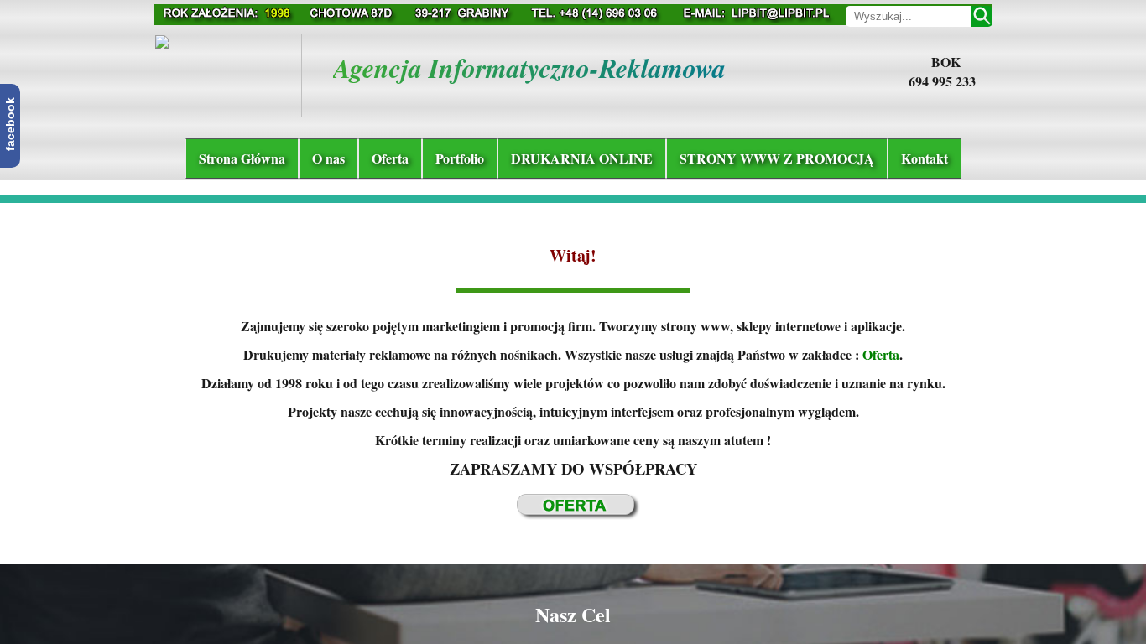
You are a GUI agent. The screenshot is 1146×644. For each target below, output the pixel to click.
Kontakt (924, 158)
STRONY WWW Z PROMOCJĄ (777, 158)
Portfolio (459, 158)
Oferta (390, 158)
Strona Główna (242, 158)
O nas (328, 158)
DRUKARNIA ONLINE (582, 158)
